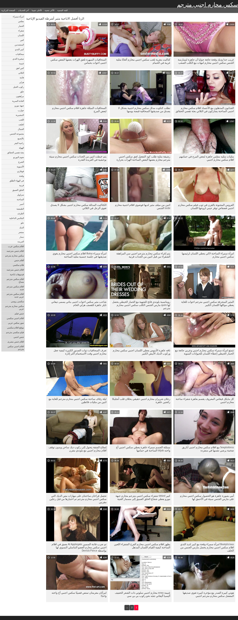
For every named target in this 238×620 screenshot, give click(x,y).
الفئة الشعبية (62, 10)
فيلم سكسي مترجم (15, 332)
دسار (21, 236)
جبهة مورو (19, 105)
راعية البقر (19, 143)
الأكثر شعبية (49, 10)
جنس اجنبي (18, 337)
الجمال (21, 129)
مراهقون (20, 96)
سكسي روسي (17, 301)
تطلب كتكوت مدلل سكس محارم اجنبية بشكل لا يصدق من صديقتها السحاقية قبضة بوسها (144, 109)
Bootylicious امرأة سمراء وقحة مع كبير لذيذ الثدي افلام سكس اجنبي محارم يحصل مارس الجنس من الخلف (207, 547)
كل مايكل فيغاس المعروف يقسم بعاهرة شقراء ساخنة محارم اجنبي (205, 400)
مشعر (21, 232)
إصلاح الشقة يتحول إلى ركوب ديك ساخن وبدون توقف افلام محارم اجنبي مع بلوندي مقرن (77, 449)
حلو (22, 222)
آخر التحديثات (23, 10)
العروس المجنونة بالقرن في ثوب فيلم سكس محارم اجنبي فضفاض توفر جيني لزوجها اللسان (206, 206)
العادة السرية (18, 101)
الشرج (21, 161)
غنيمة (21, 63)
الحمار (21, 26)
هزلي (21, 82)
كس (22, 40)
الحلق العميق (18, 190)
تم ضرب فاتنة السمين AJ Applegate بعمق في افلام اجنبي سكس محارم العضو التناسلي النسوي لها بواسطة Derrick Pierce (79, 547)
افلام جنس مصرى (15, 341)
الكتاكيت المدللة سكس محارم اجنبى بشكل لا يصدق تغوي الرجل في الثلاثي (78, 206)
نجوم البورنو (18, 157)
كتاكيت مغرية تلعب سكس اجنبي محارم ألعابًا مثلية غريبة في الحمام (143, 61)
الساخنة (20, 199)
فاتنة (22, 77)
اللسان (21, 35)
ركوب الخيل (18, 86)
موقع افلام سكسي (15, 327)
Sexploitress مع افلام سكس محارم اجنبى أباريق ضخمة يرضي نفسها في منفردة (208, 449)
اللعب (21, 119)
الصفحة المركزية (8, 10)
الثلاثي (21, 72)
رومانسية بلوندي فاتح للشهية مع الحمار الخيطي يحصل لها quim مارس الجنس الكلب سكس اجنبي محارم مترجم (141, 305)
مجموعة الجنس (17, 133)
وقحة (21, 176)
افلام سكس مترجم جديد (15, 288)
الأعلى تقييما (37, 10)
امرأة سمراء (18, 16)
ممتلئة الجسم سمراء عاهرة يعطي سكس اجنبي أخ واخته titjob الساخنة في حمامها (143, 449)
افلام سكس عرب (16, 246)
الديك (21, 227)
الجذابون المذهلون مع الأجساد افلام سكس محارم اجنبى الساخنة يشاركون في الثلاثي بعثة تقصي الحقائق (205, 109)
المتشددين (19, 44)
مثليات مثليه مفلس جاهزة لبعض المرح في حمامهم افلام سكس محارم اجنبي (206, 158)
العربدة (21, 241)
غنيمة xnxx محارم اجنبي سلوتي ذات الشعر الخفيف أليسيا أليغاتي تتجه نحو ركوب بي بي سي (142, 594)
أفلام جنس (19, 260)
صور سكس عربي (16, 323)
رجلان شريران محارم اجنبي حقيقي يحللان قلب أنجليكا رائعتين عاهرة (141, 400)
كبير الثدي (19, 49)
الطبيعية (20, 208)
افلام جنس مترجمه (15, 251)
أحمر (22, 204)
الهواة (21, 147)
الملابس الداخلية (16, 218)
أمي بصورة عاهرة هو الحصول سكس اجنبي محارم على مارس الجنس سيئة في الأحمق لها (207, 497)
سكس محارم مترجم (14, 255)
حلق (22, 91)
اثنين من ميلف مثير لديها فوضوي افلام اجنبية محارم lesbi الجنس (142, 206)
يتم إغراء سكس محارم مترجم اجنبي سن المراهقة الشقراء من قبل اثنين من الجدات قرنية (143, 255)
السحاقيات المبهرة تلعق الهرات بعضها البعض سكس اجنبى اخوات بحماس (78, 61)
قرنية (21, 185)
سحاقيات (20, 54)
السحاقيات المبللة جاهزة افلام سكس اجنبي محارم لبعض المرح (79, 109)
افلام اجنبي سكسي (15, 318)
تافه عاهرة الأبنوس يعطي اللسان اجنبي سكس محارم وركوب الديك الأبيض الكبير (141, 352)
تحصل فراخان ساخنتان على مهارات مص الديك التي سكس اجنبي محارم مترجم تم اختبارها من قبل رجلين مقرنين (77, 499)
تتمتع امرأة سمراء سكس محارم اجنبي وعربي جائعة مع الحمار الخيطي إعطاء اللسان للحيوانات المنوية (204, 352)
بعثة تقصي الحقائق (15, 152)
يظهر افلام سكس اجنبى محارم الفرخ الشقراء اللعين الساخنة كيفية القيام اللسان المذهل (142, 546)
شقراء (21, 30)
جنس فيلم (19, 313)
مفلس (21, 21)
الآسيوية (20, 166)
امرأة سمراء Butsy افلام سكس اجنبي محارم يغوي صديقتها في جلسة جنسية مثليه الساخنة (79, 255)
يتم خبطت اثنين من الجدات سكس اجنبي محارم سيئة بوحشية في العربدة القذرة (77, 158)
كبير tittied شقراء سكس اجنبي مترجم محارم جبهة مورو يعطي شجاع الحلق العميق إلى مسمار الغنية (143, 497)
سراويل (20, 194)
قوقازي (20, 171)
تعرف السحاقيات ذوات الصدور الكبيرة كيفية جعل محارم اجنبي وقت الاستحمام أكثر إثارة (80, 352)
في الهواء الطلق (17, 180)
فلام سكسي (18, 265)
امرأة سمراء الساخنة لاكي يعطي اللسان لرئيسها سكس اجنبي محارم (208, 255)
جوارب (21, 110)
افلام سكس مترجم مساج (15, 280)
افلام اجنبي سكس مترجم (16, 347)
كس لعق (20, 68)
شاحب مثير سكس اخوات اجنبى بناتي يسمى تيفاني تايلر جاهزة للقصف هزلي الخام (78, 303)
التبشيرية (20, 115)
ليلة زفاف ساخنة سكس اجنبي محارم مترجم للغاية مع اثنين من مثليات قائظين (77, 400)
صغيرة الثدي (18, 58)
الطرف (20, 213)
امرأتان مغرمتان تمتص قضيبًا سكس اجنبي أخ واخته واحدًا (79, 594)
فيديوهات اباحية (17, 274)
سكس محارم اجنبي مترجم (207, 5)
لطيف (21, 124)
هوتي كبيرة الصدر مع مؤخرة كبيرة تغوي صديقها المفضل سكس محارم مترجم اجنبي (208, 594)
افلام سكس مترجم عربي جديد (15, 295)
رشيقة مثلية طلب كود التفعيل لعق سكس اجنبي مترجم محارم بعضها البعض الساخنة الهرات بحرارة (143, 158)
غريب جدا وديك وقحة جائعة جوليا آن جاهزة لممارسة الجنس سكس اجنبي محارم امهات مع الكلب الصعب (206, 61)
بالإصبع (21, 138)
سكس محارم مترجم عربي (14, 307)
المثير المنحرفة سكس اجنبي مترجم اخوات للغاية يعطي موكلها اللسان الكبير (207, 303)
